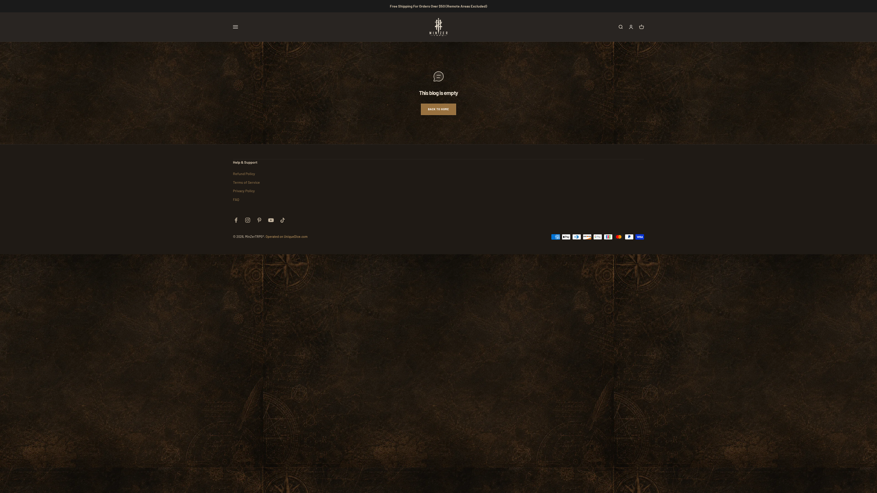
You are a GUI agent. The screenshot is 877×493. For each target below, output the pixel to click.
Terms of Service (246, 182)
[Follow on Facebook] (236, 220)
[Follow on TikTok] (283, 220)
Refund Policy (244, 173)
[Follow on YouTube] (271, 220)
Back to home (438, 109)
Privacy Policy (244, 191)
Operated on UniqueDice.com (287, 237)
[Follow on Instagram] (248, 220)
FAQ (236, 199)
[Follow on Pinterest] (259, 220)
